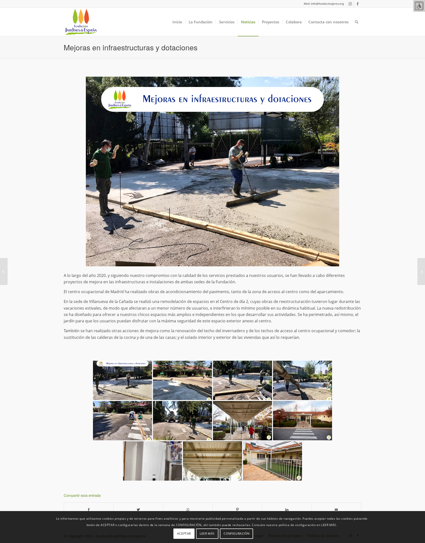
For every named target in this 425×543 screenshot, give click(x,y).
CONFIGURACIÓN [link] (236, 533)
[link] (419, 6)
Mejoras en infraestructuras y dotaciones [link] (130, 47)
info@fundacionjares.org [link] (327, 3)
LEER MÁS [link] (207, 533)
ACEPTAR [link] (184, 533)
